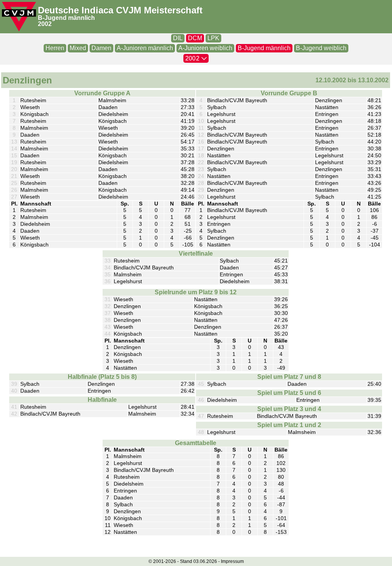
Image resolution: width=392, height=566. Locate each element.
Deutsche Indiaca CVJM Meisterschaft (120, 10)
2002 (45, 24)
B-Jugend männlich (66, 18)
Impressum (232, 561)
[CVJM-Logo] (19, 16)
